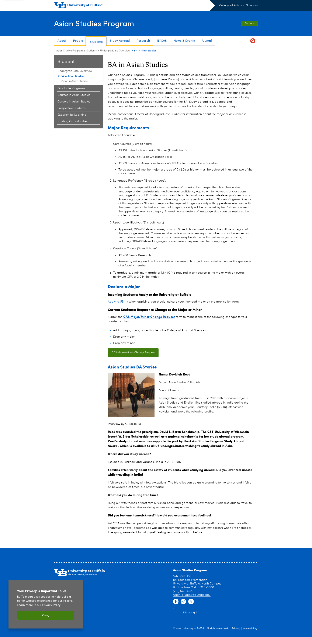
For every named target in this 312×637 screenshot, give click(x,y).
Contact (249, 23)
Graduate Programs (71, 88)
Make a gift (190, 612)
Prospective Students (72, 108)
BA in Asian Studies (72, 76)
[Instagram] (183, 601)
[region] (45, 604)
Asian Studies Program (94, 23)
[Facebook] (175, 601)
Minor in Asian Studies (74, 81)
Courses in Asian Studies (74, 95)
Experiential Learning (72, 114)
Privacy (236, 628)
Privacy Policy (51, 605)
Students (91, 51)
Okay (45, 615)
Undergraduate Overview (115, 51)
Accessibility (250, 628)
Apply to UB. (116, 301)
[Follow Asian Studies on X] (191, 601)
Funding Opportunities (72, 121)
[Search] (253, 41)
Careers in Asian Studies (74, 101)
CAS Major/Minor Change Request (133, 352)
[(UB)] (134, 6)
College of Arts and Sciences (238, 5)
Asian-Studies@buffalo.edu (192, 594)
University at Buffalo (193, 628)
